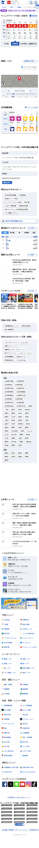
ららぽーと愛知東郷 (10, 206)
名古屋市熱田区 (9, 395)
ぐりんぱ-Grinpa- (21, 360)
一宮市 (7, 409)
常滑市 (20, 417)
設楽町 (20, 456)
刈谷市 (20, 413)
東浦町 (21, 441)
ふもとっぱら (24, 342)
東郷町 (21, 434)
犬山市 (13, 417)
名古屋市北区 (8, 384)
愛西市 (27, 427)
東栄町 (27, 456)
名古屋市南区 (19, 399)
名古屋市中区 (20, 388)
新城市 (7, 456)
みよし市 (30, 431)
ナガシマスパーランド (11, 342)
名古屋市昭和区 (9, 392)
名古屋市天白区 (21, 406)
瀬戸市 (13, 409)
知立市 (13, 424)
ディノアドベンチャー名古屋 (13, 202)
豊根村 (7, 460)
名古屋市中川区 (21, 395)
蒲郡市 (27, 453)
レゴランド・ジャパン (25, 353)
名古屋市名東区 (9, 406)
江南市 (27, 417)
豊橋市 (7, 453)
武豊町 (13, 445)
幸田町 (20, 445)
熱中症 (5, 118)
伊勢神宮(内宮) (9, 360)
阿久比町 (14, 441)
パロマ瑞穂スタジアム (11, 213)
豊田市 (20, 453)
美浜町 (7, 445)
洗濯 (5, 129)
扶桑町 (13, 438)
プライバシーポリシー (21, 830)
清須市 (7, 431)
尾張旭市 (20, 424)
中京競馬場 (22, 195)
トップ (4, 7)
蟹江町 (27, 438)
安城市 (27, 413)
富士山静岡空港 (9, 329)
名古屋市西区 (19, 384)
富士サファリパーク (10, 353)
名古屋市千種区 (9, 381)
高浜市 (28, 424)
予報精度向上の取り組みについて (19, 797)
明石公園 (26, 202)
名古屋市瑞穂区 (21, 392)
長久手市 (14, 434)
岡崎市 (30, 406)
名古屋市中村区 (9, 388)
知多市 (7, 424)
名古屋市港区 (8, 399)
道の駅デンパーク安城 (11, 198)
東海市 (20, 420)
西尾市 (7, 417)
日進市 (20, 427)
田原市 (13, 456)
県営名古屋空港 (26, 326)
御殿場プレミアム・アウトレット (14, 349)
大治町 (20, 438)
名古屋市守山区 (9, 402)
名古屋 (8, 240)
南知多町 (28, 441)
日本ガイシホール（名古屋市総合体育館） (17, 209)
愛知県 (19, 7)
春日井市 (27, 409)
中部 (12, 7)
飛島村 (7, 441)
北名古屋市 (14, 431)
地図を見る (6, 182)
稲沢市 (13, 420)
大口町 (7, 438)
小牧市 (7, 420)
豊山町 (28, 434)
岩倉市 (7, 427)
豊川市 (13, 453)
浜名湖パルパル (21, 356)
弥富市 (23, 431)
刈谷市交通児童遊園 (10, 195)
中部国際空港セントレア (12, 326)
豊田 (7, 244)
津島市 (7, 413)
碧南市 (13, 413)
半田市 (20, 409)
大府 (7, 248)
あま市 (7, 434)
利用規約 (11, 830)
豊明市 (13, 427)
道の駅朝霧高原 (9, 356)
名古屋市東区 (20, 381)
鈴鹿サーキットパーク (11, 346)
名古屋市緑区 (20, 402)
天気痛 (5, 123)
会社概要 (4, 830)
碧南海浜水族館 (23, 206)
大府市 (27, 420)
